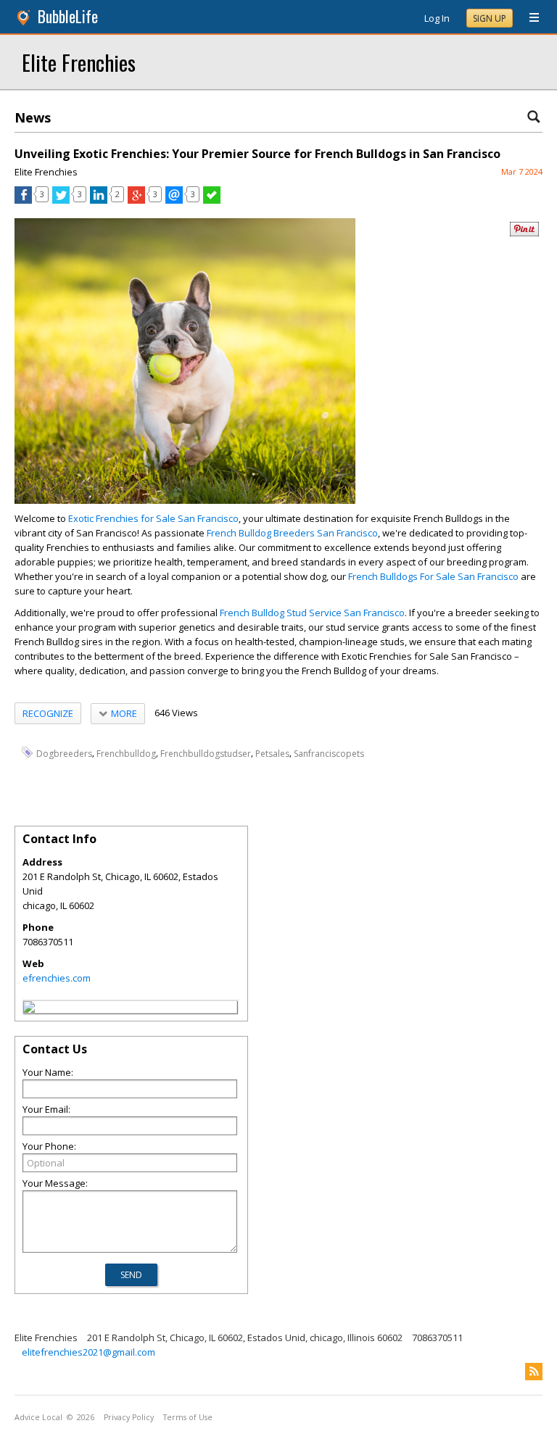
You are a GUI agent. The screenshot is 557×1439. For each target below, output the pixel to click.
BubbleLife (68, 16)
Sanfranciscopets (329, 753)
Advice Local (38, 1417)
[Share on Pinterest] (524, 233)
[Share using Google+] (136, 200)
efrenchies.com (56, 977)
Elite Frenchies (79, 62)
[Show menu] (528, 18)
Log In (437, 18)
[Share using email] (174, 200)
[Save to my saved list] (211, 200)
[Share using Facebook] (23, 200)
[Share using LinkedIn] (98, 200)
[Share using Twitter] (61, 200)
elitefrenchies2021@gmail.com (88, 1352)
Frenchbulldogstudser (205, 753)
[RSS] (533, 1371)
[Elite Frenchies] (29, 1009)
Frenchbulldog (126, 753)
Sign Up (489, 18)
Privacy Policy (129, 1417)
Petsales (272, 753)
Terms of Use (188, 1417)
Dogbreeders (64, 753)
